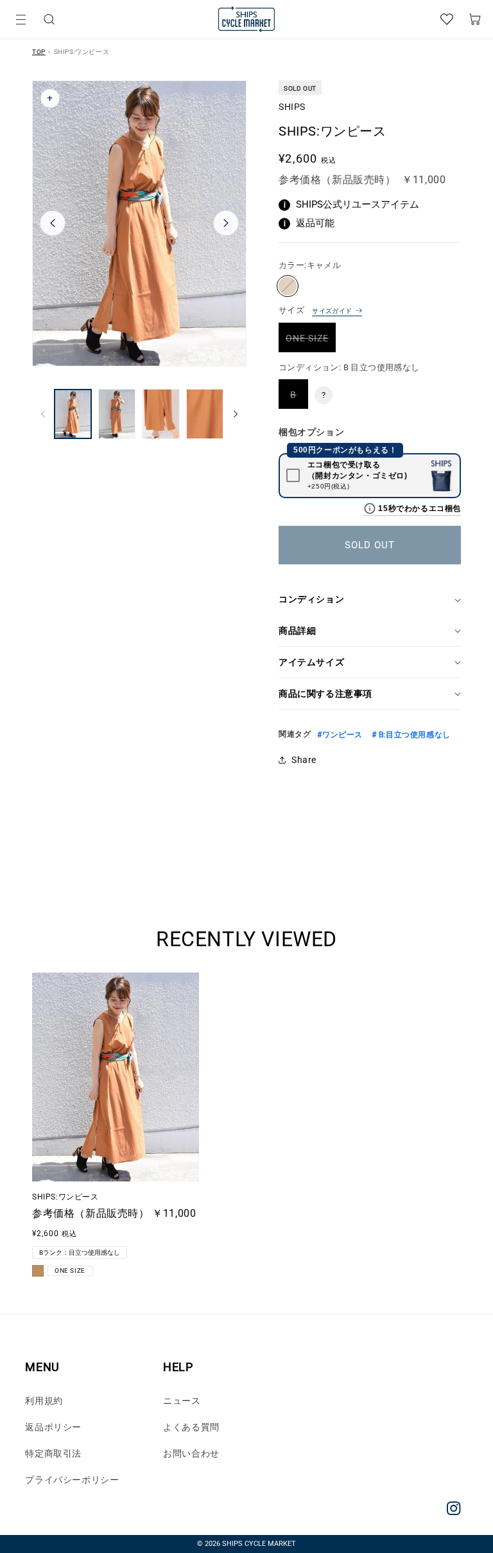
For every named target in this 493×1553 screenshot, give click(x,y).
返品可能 (309, 223)
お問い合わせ (191, 1453)
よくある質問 (191, 1427)
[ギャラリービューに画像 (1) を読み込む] (73, 414)
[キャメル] (288, 286)
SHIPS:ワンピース (65, 1196)
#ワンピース (340, 734)
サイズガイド (332, 310)
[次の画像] (226, 223)
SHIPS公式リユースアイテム (352, 204)
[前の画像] (52, 223)
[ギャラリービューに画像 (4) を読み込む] (205, 414)
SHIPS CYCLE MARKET (259, 1544)
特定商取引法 (53, 1453)
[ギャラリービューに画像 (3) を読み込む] (161, 414)
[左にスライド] (43, 414)
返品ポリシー (53, 1427)
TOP (39, 51)
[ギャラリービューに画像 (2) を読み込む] (117, 414)
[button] (49, 19)
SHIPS (292, 107)
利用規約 (43, 1401)
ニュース (181, 1401)
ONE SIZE (311, 342)
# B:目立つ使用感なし (410, 734)
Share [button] (303, 760)
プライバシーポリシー (72, 1480)
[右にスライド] (235, 414)
